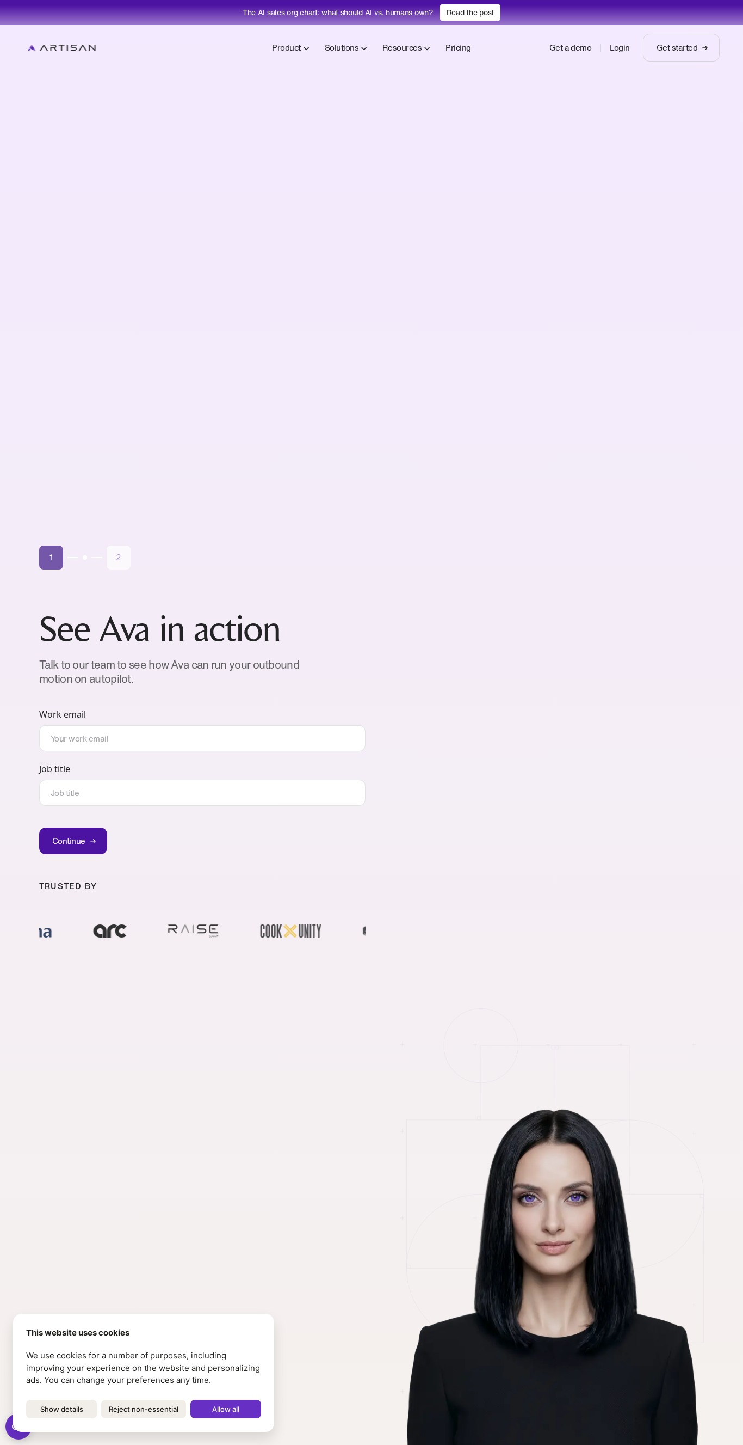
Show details (61, 1409)
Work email (62, 714)
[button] (51, 558)
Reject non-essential (143, 1409)
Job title (54, 769)
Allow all (225, 1409)
